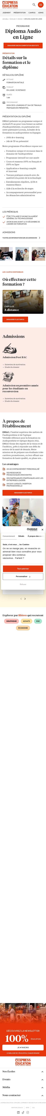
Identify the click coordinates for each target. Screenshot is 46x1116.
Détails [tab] (21, 536)
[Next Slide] (25, 598)
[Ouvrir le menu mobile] (41, 5)
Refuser (23, 584)
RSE (38, 621)
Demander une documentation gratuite (23, 45)
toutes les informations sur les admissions (19, 238)
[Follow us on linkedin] (18, 1112)
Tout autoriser (23, 569)
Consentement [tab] (9, 536)
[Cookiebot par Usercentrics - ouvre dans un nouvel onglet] (28, 529)
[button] (23, 1071)
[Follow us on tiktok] (23, 1112)
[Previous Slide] (21, 598)
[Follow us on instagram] (27, 1112)
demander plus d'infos (15, 319)
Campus (32, 13)
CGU (33, 1107)
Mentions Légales (17, 1107)
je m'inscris (23, 1047)
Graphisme (11, 621)
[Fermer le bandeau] (42, 529)
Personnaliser (21, 576)
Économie (23, 628)
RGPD (27, 1107)
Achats (26, 621)
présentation (20, 13)
